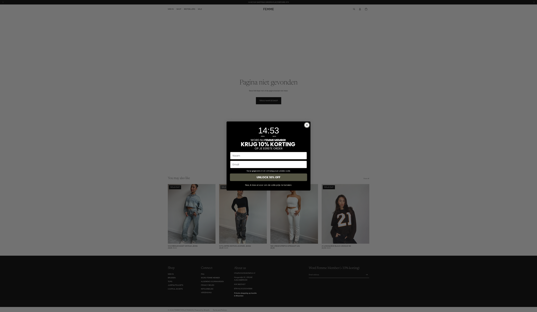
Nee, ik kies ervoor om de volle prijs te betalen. (268, 185)
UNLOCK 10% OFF (268, 177)
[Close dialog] (306, 125)
